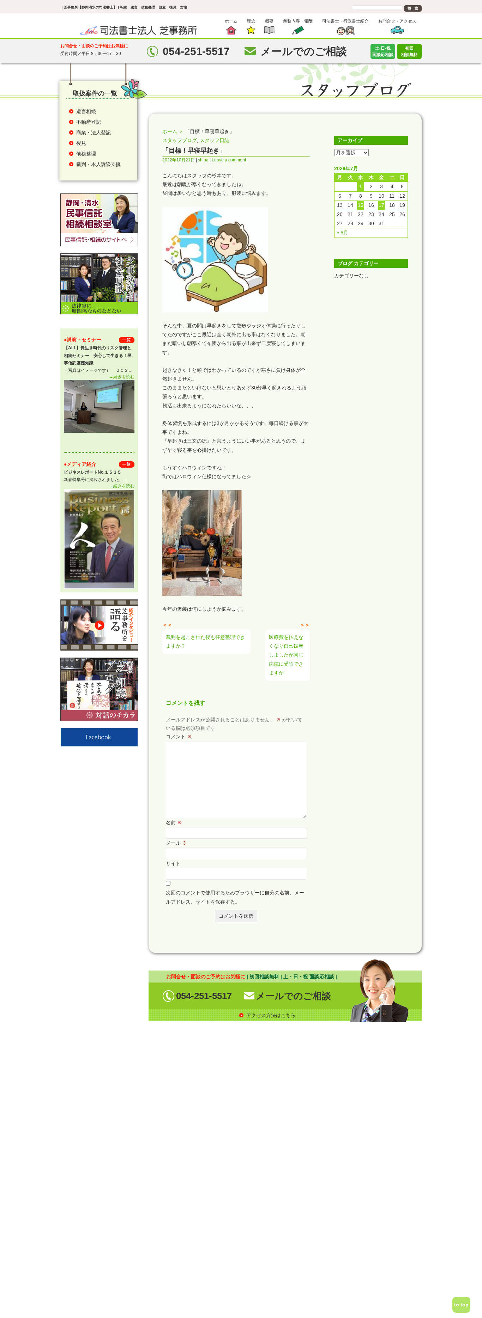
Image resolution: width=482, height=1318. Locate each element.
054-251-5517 (204, 996)
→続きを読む (121, 376)
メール (176, 843)
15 (360, 205)
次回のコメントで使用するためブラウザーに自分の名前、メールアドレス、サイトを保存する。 (235, 897)
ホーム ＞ (172, 131)
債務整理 (86, 153)
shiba (203, 160)
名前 (174, 822)
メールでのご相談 (293, 996)
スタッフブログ (179, 140)
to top (461, 1304)
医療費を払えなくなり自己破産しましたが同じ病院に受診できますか (286, 655)
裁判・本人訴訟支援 (98, 164)
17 (381, 205)
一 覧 (126, 339)
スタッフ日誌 (214, 140)
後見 (81, 143)
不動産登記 (88, 122)
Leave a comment (229, 160)
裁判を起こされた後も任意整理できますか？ (205, 641)
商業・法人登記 (93, 132)
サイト (173, 863)
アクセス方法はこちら (271, 1015)
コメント (179, 736)
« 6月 (342, 232)
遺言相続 (86, 111)
